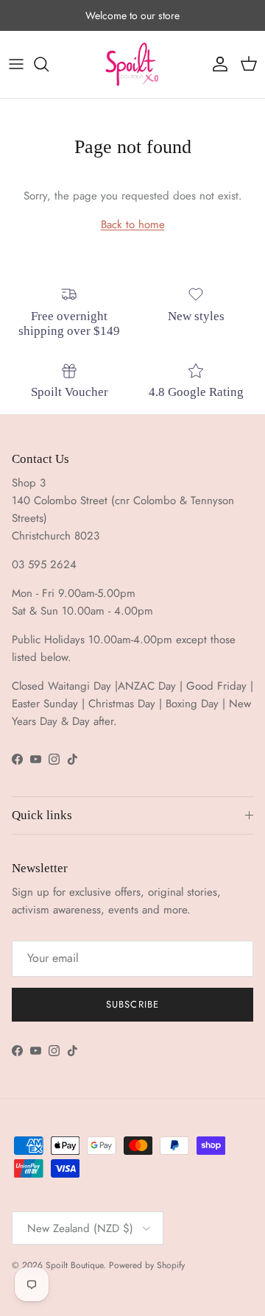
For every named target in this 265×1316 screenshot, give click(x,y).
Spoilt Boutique (74, 1265)
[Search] (48, 64)
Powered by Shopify (147, 1265)
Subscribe (132, 1004)
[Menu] (16, 64)
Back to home (133, 224)
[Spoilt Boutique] (132, 64)
